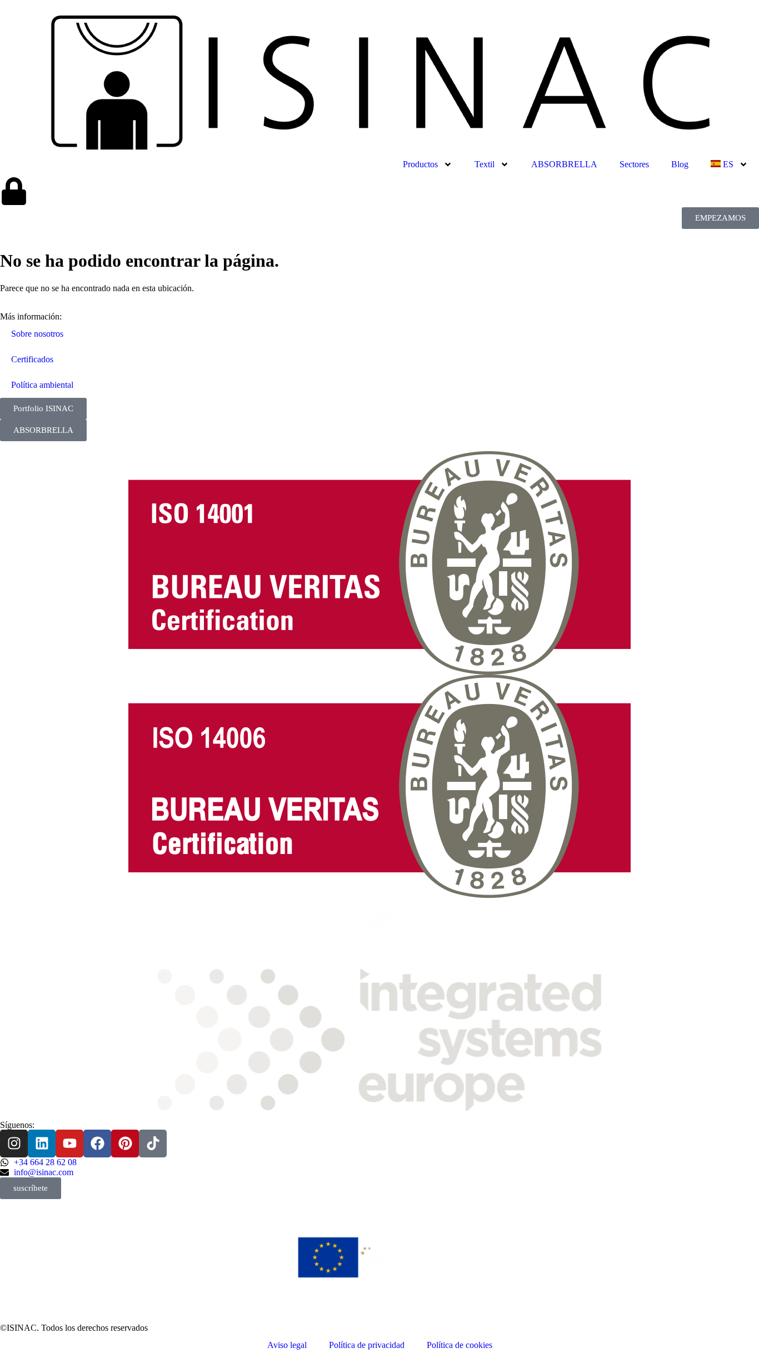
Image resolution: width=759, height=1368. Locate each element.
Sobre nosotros (37, 333)
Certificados (32, 359)
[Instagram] (14, 1143)
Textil (485, 164)
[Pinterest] (125, 1143)
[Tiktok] (153, 1143)
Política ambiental (42, 385)
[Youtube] (69, 1143)
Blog (679, 164)
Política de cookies (459, 1345)
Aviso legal (287, 1345)
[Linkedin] (42, 1143)
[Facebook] (97, 1143)
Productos (420, 164)
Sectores (634, 164)
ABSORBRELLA (564, 164)
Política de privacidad (367, 1345)
